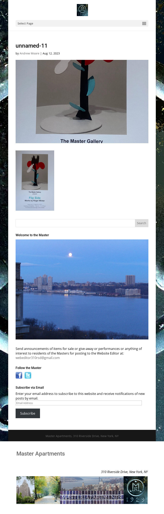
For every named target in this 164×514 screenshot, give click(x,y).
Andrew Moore (29, 53)
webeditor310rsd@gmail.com (38, 358)
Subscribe (27, 413)
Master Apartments (40, 453)
